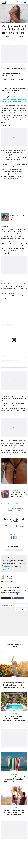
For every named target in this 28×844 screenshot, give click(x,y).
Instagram (11, 526)
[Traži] (17, 2)
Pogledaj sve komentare (14, 550)
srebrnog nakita (14, 164)
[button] (25, 2)
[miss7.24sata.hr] (4, 2)
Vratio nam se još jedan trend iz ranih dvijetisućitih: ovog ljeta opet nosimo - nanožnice (14, 99)
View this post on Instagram (14, 344)
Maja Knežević (10, 40)
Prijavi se (5, 598)
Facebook (21, 526)
